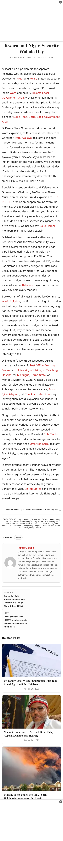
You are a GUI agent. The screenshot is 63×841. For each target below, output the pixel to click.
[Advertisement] (31, 20)
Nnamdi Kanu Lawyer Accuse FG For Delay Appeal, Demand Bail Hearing (29, 733)
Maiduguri (23, 375)
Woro (13, 92)
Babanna (27, 285)
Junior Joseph (19, 57)
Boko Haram (47, 225)
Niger (20, 78)
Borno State (38, 375)
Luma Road (20, 116)
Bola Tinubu (51, 434)
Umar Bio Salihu (39, 443)
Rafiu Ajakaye (23, 137)
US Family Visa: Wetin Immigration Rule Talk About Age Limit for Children (30, 682)
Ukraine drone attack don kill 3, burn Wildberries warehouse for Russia (25, 796)
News (18, 537)
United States (32, 488)
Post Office (37, 365)
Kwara (33, 78)
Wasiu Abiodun (11, 301)
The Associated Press (38, 394)
